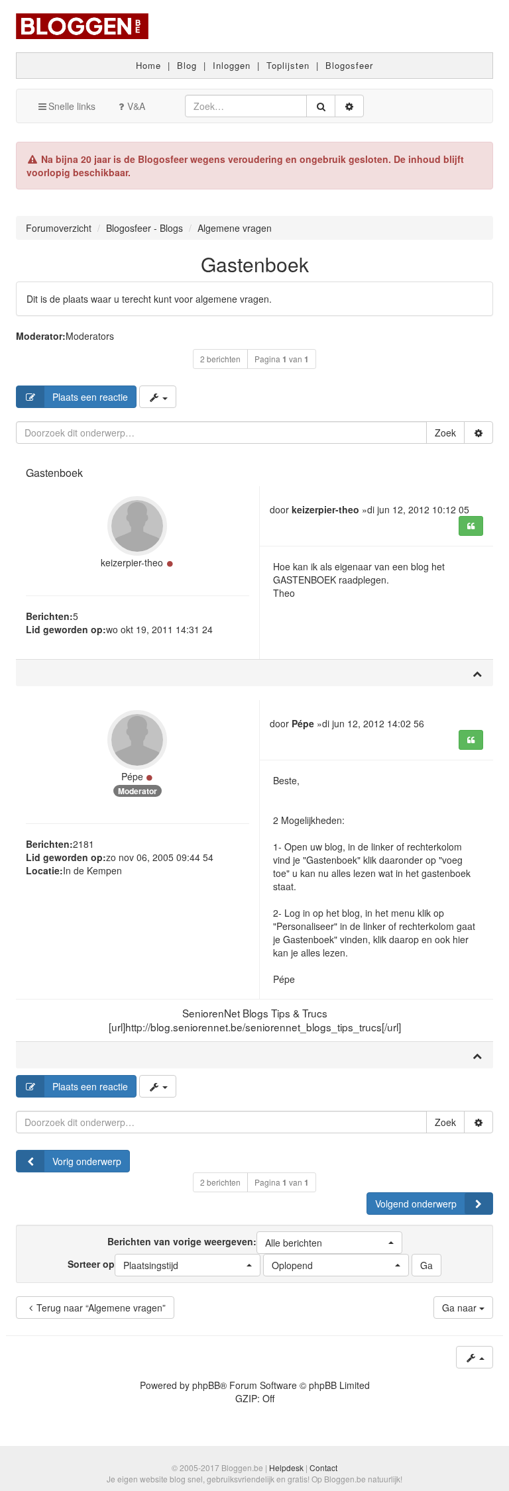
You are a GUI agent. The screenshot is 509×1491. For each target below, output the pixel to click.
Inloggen (232, 65)
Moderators (90, 335)
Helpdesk (286, 1467)
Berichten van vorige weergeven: (214, 1242)
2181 (83, 843)
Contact (323, 1467)
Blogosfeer (349, 65)
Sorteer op (123, 1264)
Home (148, 65)
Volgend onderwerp (416, 1203)
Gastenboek (255, 264)
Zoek (445, 432)
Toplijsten (288, 65)
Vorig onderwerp (86, 1161)
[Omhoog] (477, 673)
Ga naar (460, 1307)
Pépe (132, 776)
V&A (136, 106)
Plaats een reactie (90, 396)
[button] (329, 1242)
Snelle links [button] (71, 106)
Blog (187, 65)
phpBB (206, 1385)
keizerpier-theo (132, 562)
